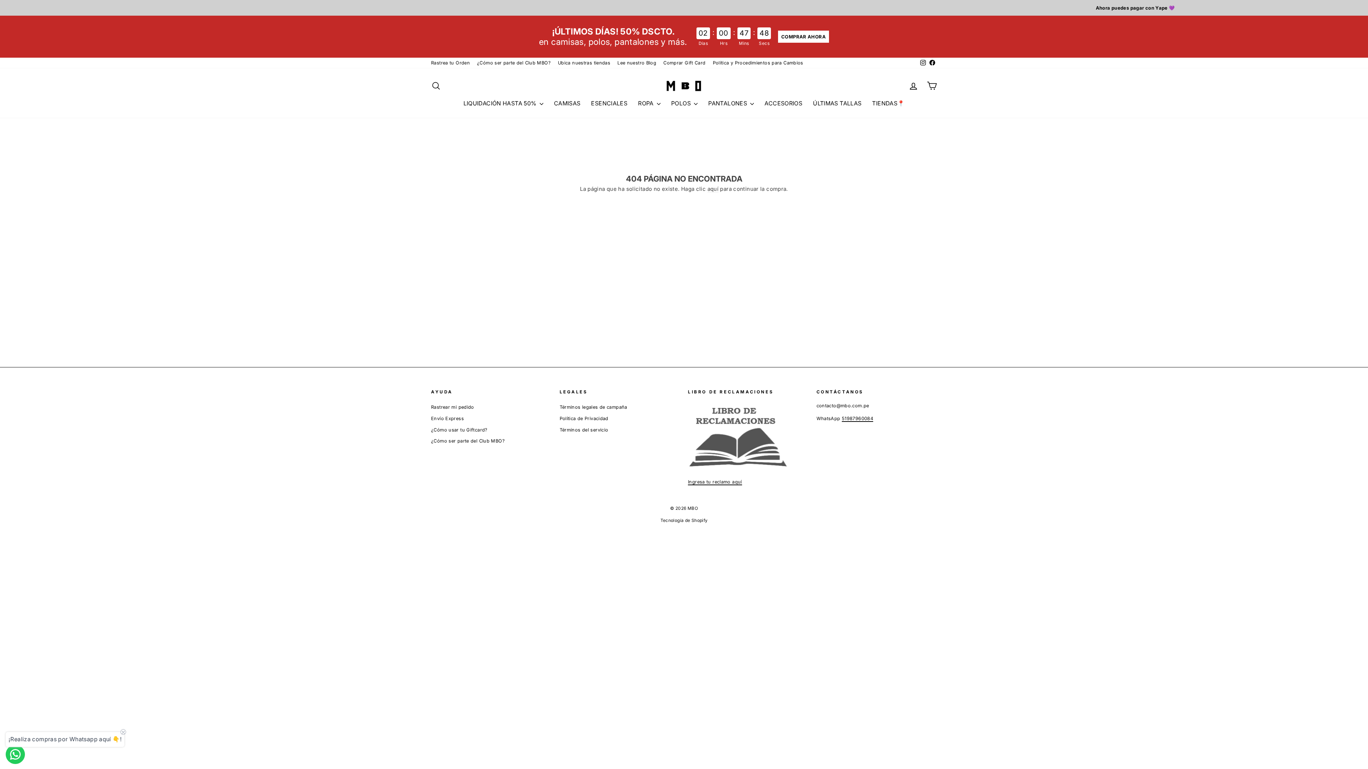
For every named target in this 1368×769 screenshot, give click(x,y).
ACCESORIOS (783, 103)
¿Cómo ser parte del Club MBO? (514, 63)
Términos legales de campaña (593, 407)
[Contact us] (15, 754)
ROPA (646, 103)
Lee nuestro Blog (636, 63)
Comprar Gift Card (684, 63)
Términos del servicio (584, 430)
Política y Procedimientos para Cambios (758, 63)
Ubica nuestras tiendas (584, 63)
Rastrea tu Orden (450, 63)
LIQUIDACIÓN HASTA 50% (500, 103)
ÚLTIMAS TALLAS (837, 103)
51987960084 (857, 418)
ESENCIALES (609, 103)
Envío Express (447, 418)
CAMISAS (567, 103)
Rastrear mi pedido (452, 407)
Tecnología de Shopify (684, 520)
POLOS (681, 103)
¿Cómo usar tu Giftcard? (459, 430)
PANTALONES (728, 103)
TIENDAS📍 (888, 103)
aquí (713, 188)
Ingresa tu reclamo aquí (715, 482)
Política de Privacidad (584, 418)
